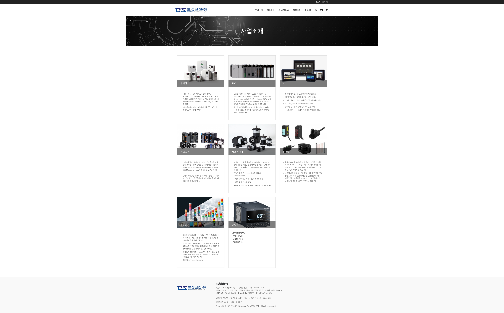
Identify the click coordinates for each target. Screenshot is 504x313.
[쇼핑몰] (321, 10)
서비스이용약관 (236, 302)
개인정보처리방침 (222, 302)
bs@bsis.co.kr (277, 290)
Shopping (284, 10)
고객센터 (308, 10)
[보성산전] (191, 10)
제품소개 (270, 10)
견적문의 (296, 10)
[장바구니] (326, 10)
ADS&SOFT (254, 306)
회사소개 (259, 10)
